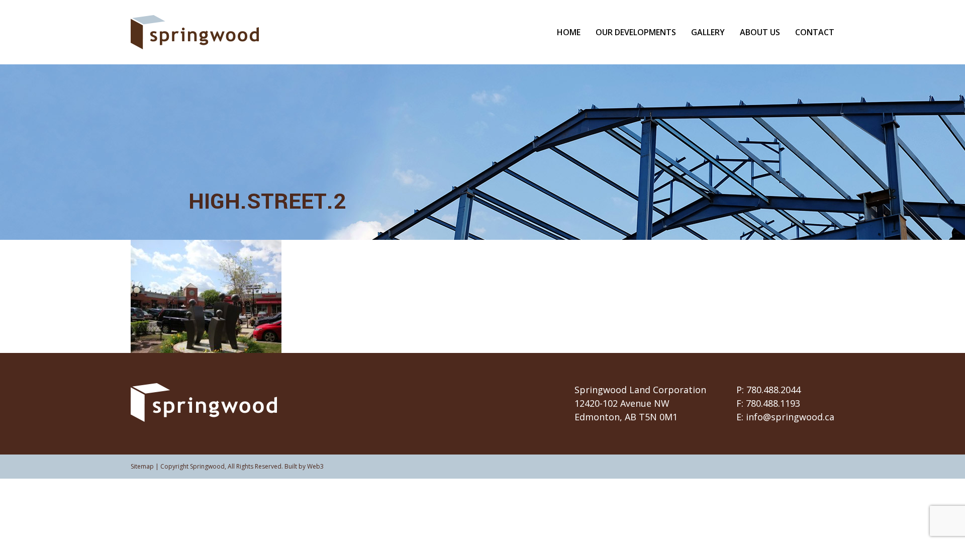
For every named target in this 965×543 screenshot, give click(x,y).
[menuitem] (576, 32)
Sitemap (142, 466)
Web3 (315, 466)
